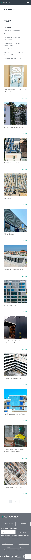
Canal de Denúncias (24, 544)
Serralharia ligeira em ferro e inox (12, 38)
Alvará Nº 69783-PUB (7, 544)
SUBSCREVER (22, 532)
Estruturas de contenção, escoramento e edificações (13, 45)
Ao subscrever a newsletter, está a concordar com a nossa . (16, 537)
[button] (25, 554)
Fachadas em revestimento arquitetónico (13, 53)
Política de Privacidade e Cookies (15, 548)
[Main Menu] (28, 2)
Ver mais (24, 98)
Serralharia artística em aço (12, 32)
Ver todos (7, 27)
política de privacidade (13, 538)
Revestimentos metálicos (12, 58)
